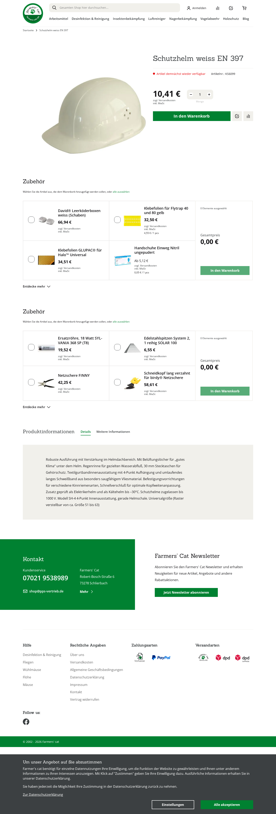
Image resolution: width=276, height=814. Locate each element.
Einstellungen (173, 804)
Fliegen (28, 662)
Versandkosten (81, 662)
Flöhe (27, 677)
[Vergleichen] (248, 116)
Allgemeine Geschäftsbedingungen (96, 670)
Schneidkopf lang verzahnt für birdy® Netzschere (167, 375)
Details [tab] (86, 432)
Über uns (77, 655)
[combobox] (114, 7)
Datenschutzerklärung (87, 677)
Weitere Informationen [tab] (113, 432)
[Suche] (54, 8)
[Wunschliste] (231, 8)
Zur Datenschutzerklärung (43, 794)
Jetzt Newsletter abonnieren (186, 592)
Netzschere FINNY (74, 375)
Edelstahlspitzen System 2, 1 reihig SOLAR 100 (167, 340)
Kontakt (76, 692)
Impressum (78, 685)
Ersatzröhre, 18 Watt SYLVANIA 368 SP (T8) (80, 340)
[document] (138, 784)
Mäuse (28, 685)
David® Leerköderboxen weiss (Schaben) (79, 213)
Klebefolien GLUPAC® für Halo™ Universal (80, 252)
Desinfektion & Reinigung (42, 655)
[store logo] (33, 13)
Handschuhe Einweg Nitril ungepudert (156, 250)
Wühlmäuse (32, 670)
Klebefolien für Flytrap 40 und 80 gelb (166, 210)
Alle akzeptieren (227, 804)
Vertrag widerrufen (84, 699)
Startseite (28, 30)
